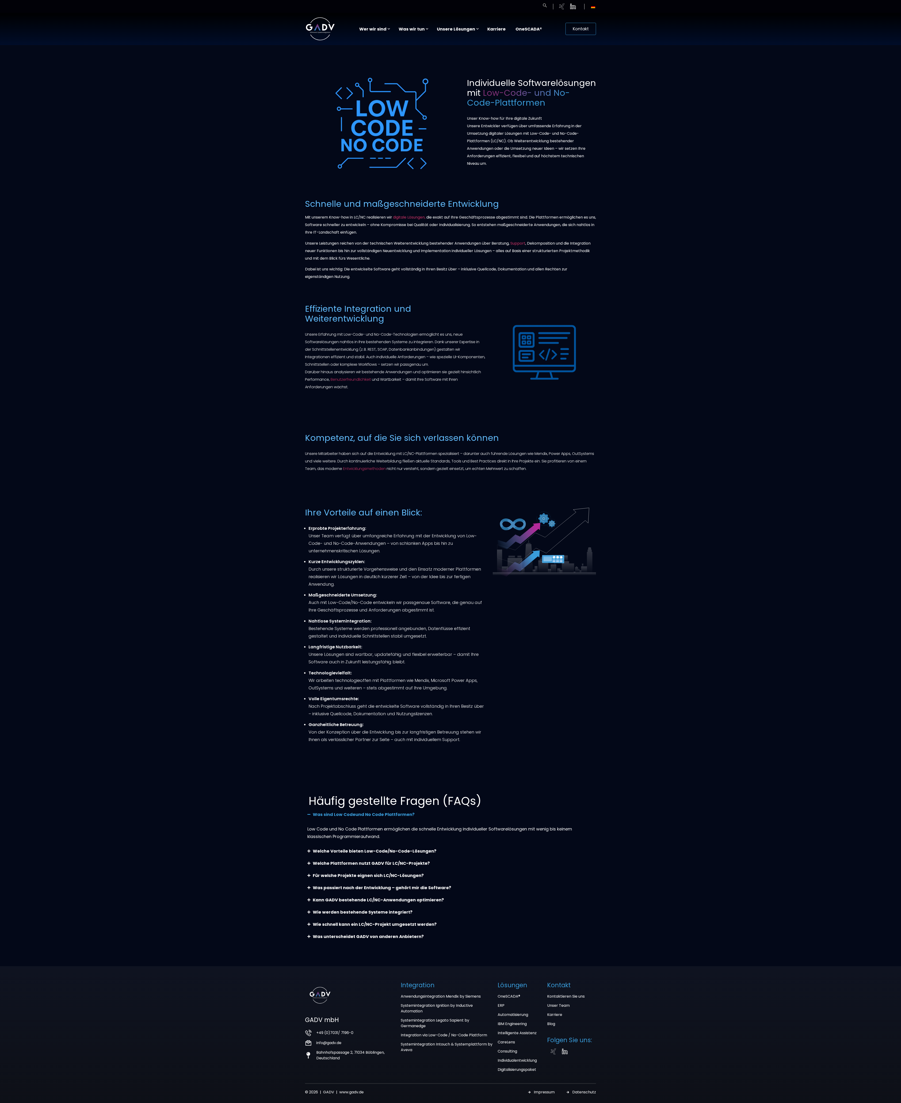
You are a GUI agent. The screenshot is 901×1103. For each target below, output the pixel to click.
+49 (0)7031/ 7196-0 (334, 1032)
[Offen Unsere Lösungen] (477, 29)
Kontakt (559, 985)
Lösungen (512, 985)
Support (517, 243)
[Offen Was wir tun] (427, 29)
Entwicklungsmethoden (364, 468)
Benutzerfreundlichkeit (351, 379)
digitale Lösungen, (408, 217)
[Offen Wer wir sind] (389, 29)
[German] (593, 7)
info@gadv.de (328, 1042)
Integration (418, 985)
